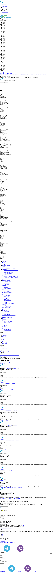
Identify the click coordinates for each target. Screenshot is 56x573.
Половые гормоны (6, 284)
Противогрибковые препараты (6, 316)
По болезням (4, 336)
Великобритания (15, 368)
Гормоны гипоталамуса (7, 281)
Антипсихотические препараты (8, 297)
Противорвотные (6, 271)
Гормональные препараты (6, 280)
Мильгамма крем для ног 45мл (4, 420)
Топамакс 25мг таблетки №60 (4, 348)
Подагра (3, 309)
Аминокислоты (4, 261)
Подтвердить (4, 12)
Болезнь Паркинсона (7, 298)
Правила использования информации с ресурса (7, 542)
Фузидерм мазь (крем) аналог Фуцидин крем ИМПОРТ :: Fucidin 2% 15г (11, 487)
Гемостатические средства (8, 324)
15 (13, 498)
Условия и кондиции (5, 341)
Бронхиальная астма (7, 290)
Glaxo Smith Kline (8, 368)
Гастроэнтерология (5, 269)
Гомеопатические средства (6, 279)
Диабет (3, 289)
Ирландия (15, 410)
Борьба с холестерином (7, 305)
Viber (35, 571)
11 (10, 498)
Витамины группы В (7, 267)
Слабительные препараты (8, 273)
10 (9, 498)
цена (5, 362)
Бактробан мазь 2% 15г (3, 363)
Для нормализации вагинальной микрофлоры (11, 277)
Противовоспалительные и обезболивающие (8, 315)
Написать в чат (2, 571)
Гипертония (5, 325)
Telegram (19, 571)
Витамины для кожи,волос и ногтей (9, 268)
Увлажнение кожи (6, 286)
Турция (13, 394)
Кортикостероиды (6, 283)
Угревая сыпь (6, 287)
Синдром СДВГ (6, 302)
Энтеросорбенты (6, 274)
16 (14, 498)
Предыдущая (2, 498)
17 (15, 498)
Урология (3, 328)
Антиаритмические (7, 322)
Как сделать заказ (4, 343)
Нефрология (4, 304)
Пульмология (4, 319)
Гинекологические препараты (6, 275)
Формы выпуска (4, 335)
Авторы (3, 536)
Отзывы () (2, 367)
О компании (4, 4)
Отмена (7, 12)
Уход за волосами (6, 296)
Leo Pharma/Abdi (8, 454)
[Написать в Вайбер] (20, 551)
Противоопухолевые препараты (7, 317)
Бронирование (4, 339)
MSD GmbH (7, 383)
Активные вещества (5, 334)
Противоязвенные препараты (8, 272)
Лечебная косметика (5, 294)
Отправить (2, 516)
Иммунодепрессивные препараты (7, 292)
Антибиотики (4, 262)
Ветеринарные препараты (6, 265)
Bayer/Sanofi (7, 394)
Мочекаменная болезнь (7, 329)
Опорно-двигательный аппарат (6, 307)
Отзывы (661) (4, 5)
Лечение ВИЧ (6, 313)
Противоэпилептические (7, 301)
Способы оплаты (4, 6)
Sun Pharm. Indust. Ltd (9, 492)
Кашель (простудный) (7, 291)
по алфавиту (9, 362)
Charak (7, 470)
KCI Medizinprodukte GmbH (10, 440)
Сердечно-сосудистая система (6, 320)
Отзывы (3, 534)
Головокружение (6, 299)
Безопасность (4, 340)
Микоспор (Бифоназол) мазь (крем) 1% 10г (6, 389)
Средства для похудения (7, 306)
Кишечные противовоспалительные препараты (11, 270)
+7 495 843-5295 (24, 525)
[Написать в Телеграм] (7, 551)
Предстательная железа (7, 330)
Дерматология (4, 285)
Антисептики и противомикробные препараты (11, 276)
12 (11, 498)
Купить (2, 376)
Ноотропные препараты (7, 300)
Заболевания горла (6, 311)
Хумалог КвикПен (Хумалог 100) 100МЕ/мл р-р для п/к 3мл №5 (9, 355)
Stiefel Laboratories (8, 410)
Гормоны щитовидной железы (8, 282)
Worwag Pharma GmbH (9, 425)
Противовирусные (5, 312)
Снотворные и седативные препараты (9, 303)
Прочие (3, 318)
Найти (13, 80)
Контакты (3, 7)
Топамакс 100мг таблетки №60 (5, 351)
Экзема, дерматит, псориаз (8, 288)
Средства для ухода (7, 295)
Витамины (3, 266)
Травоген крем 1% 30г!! (3, 449)
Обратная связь (2, 540)
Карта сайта (2, 543)
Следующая (18, 498)
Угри (3, 327)
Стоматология (4, 326)
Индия (11, 470)
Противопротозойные (7, 314)
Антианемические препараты (8, 321)
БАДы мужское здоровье (7, 264)
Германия (13, 383)
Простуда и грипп (4, 310)
